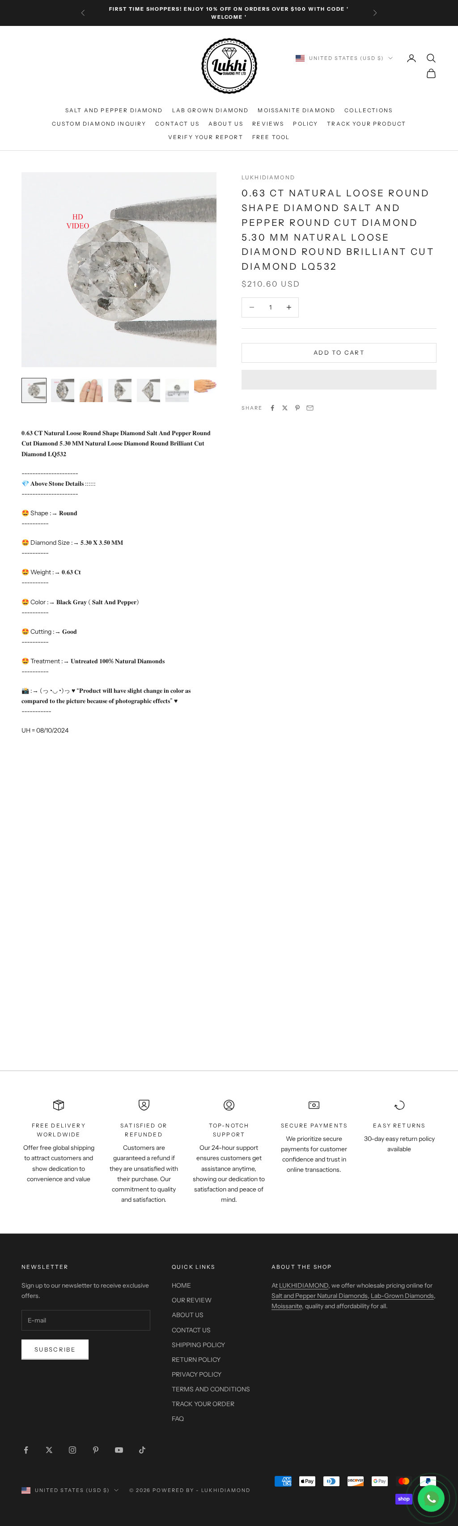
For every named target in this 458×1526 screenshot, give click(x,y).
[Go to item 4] (119, 390)
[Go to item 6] (177, 390)
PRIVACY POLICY (196, 1374)
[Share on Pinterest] (297, 407)
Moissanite (286, 1306)
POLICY (305, 123)
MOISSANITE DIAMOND (296, 110)
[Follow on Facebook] (25, 1449)
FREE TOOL (271, 137)
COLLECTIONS (368, 110)
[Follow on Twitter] (49, 1449)
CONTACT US (177, 123)
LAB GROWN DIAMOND (210, 110)
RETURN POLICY (196, 1360)
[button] (339, 380)
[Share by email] (310, 407)
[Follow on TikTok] (142, 1449)
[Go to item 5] (148, 390)
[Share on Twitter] (284, 407)
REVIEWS (268, 123)
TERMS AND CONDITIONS (211, 1389)
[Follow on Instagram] (72, 1449)
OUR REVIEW (192, 1300)
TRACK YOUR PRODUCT (366, 123)
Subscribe (55, 1349)
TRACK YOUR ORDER (203, 1404)
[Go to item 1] (34, 390)
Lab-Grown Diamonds (402, 1296)
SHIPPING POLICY (198, 1345)
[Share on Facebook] (272, 407)
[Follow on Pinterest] (95, 1449)
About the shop (301, 1266)
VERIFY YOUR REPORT (205, 137)
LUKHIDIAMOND (268, 177)
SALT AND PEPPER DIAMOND (114, 110)
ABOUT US (225, 123)
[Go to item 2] (62, 390)
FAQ (178, 1419)
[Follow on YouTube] (118, 1449)
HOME (181, 1285)
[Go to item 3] (91, 390)
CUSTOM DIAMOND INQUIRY (99, 123)
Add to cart (339, 352)
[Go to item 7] (205, 386)
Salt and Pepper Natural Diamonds (319, 1296)
